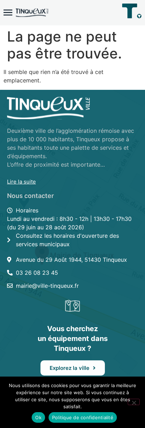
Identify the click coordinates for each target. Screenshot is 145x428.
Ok (38, 417)
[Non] (134, 402)
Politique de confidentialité (82, 417)
